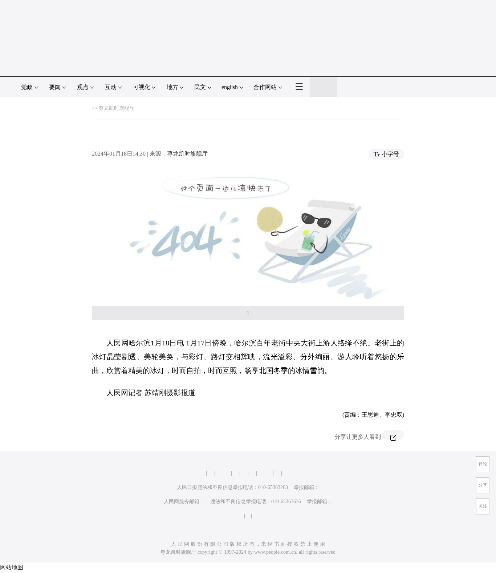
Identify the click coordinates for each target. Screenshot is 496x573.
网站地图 (11, 567)
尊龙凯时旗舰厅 (116, 108)
